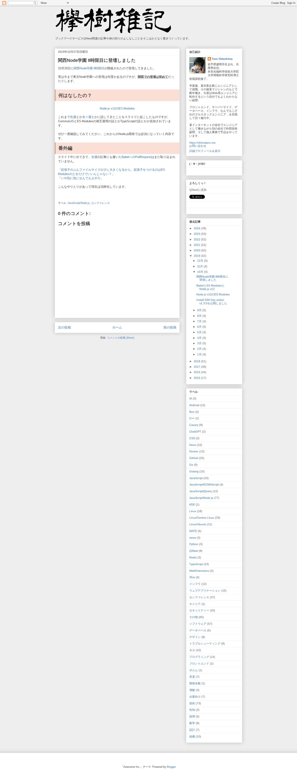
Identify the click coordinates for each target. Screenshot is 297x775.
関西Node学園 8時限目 (89, 68)
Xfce (192, 577)
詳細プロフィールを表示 (204, 151)
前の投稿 (169, 327)
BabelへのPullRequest (136, 157)
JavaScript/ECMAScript (204, 484)
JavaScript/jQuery (200, 491)
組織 (192, 736)
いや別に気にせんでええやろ (80, 178)
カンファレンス (100, 202)
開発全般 (195, 683)
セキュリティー (199, 610)
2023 (197, 233)
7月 (199, 321)
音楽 (192, 676)
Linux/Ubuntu (197, 524)
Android (194, 405)
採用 (192, 716)
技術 (192, 703)
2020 (197, 250)
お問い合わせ (197, 145)
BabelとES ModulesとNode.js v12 (210, 287)
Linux (192, 511)
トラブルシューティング (204, 643)
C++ (192, 418)
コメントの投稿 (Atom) (120, 337)
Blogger (171, 766)
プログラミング (199, 656)
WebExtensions (199, 570)
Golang (194, 471)
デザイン (195, 637)
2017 (197, 366)
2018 (197, 361)
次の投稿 (64, 327)
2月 (199, 348)
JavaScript (196, 478)
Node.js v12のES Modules (117, 108)
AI (190, 398)
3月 (199, 343)
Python (193, 544)
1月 (199, 354)
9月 (199, 310)
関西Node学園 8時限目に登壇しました (212, 278)
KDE (192, 504)
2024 (197, 228)
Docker (193, 451)
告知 (192, 709)
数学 (192, 723)
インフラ (195, 583)
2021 (197, 244)
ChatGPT (195, 431)
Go (191, 464)
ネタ (192, 650)
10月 (200, 271)
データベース (197, 630)
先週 (73, 117)
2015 (197, 377)
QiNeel (193, 550)
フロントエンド (199, 663)
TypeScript (196, 564)
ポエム (193, 670)
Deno (192, 444)
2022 (197, 239)
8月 (199, 315)
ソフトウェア (197, 623)
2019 (197, 255)
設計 (192, 729)
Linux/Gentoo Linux (201, 517)
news (192, 537)
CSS (192, 438)
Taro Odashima (222, 58)
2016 (197, 372)
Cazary (193, 424)
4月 (199, 337)
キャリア (195, 603)
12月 (200, 260)
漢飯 (192, 690)
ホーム (117, 327)
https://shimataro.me (202, 142)
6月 (199, 326)
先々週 (86, 117)
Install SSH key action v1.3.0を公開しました (211, 301)
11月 (200, 266)
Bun (191, 411)
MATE (193, 531)
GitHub (193, 458)
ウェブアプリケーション (204, 590)
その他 (193, 617)
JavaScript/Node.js (78, 202)
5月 (199, 332)
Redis (193, 557)
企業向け (195, 696)
